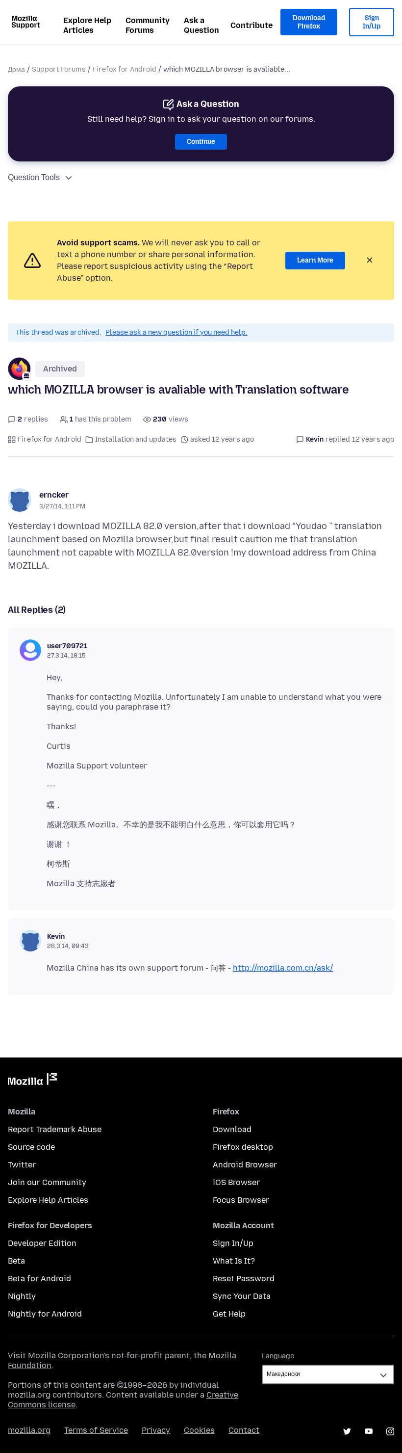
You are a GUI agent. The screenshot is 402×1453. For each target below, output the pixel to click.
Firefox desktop (243, 1147)
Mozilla (32, 1081)
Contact (243, 1430)
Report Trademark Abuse (54, 1129)
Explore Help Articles (87, 25)
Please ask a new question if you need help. (176, 332)
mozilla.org (29, 1430)
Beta (16, 1261)
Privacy (156, 1430)
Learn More (315, 260)
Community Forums (148, 25)
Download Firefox (309, 22)
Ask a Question (201, 25)
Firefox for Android (124, 69)
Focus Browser (241, 1200)
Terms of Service (96, 1430)
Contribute (251, 25)
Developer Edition (42, 1243)
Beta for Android (39, 1278)
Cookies (199, 1430)
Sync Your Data (242, 1296)
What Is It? (234, 1261)
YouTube (369, 1431)
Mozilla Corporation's (68, 1355)
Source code (31, 1147)
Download (232, 1129)
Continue (201, 141)
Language (278, 1356)
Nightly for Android (45, 1314)
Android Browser (245, 1164)
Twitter (22, 1164)
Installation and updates (135, 439)
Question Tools (34, 177)
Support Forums (59, 69)
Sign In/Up (372, 22)
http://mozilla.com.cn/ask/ (283, 968)
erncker (54, 495)
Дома (16, 69)
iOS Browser (236, 1182)
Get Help (229, 1314)
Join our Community (47, 1182)
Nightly (22, 1296)
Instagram (390, 1431)
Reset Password (244, 1278)
